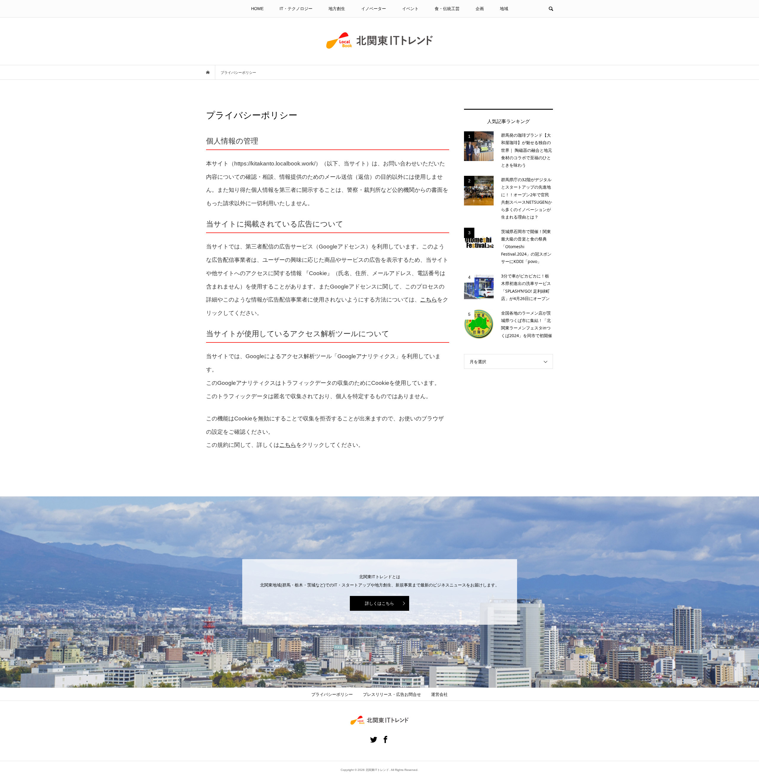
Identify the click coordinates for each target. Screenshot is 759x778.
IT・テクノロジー (296, 8)
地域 (504, 8)
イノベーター (373, 8)
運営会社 (439, 694)
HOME (257, 8)
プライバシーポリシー (332, 694)
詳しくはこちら (379, 603)
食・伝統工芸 (447, 8)
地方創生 (337, 8)
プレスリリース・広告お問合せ (392, 694)
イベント (410, 8)
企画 (480, 8)
